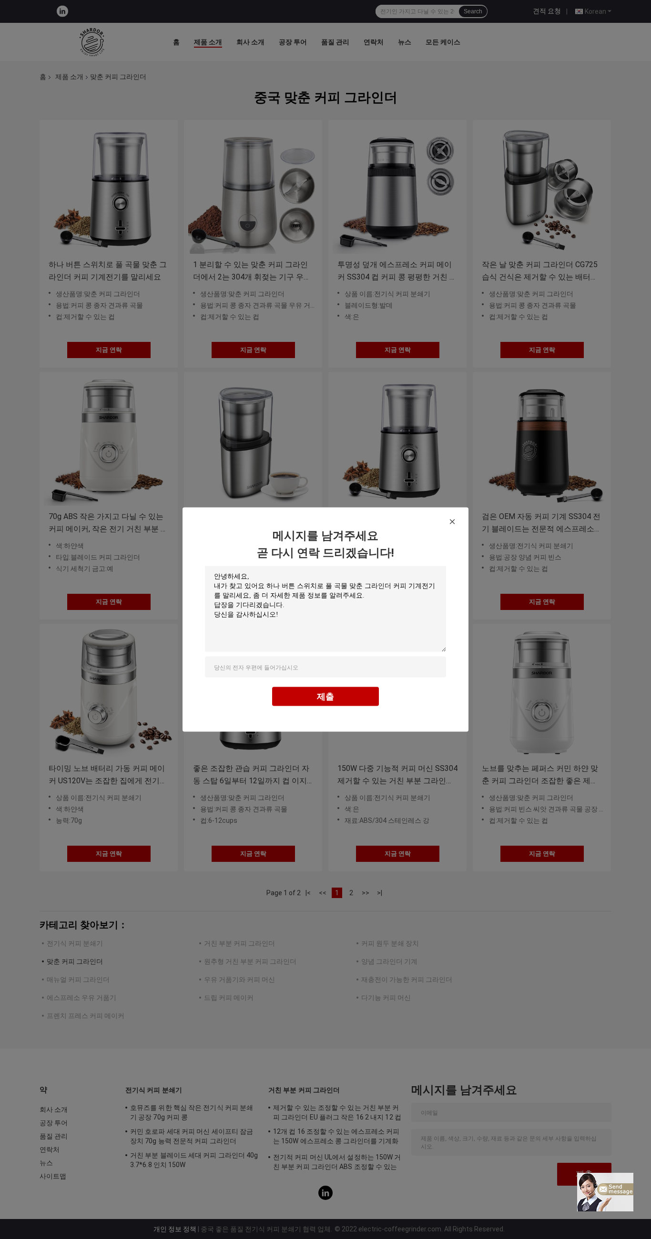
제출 (325, 696)
